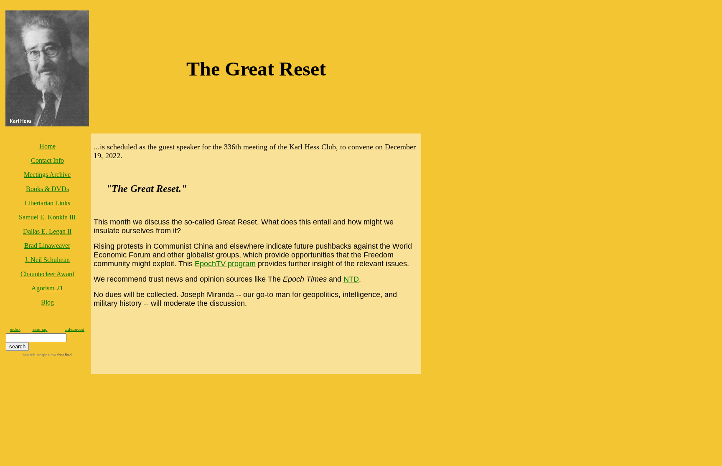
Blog (47, 302)
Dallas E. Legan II (47, 231)
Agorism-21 (47, 288)
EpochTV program (225, 263)
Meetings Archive (47, 174)
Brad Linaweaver (47, 245)
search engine (36, 355)
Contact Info (47, 160)
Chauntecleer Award (47, 273)
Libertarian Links (47, 203)
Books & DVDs (47, 188)
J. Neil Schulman (47, 259)
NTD (351, 279)
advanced (74, 329)
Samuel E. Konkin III (47, 217)
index (15, 329)
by (61, 355)
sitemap (40, 329)
